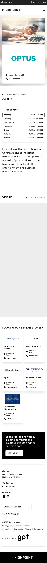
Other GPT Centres (12, 507)
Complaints (38, 529)
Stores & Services (12, 94)
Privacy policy (7, 526)
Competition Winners (22, 529)
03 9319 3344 (10, 486)
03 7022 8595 (14, 79)
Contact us (6, 529)
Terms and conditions (24, 526)
